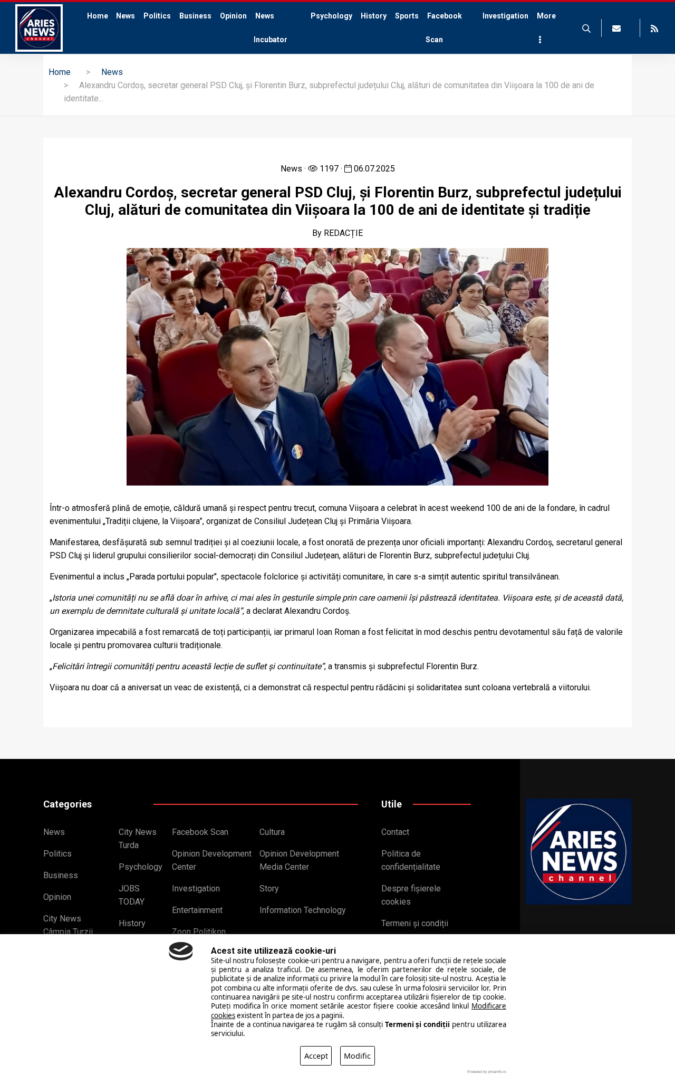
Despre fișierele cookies (411, 895)
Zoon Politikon (199, 932)
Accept (316, 1056)
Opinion (233, 16)
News (125, 16)
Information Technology (302, 910)
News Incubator (271, 28)
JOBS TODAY (131, 895)
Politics (157, 16)
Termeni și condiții (414, 923)
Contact (395, 832)
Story (269, 888)
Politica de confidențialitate (410, 860)
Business (195, 16)
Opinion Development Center (212, 860)
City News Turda (138, 838)
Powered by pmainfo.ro (486, 1071)
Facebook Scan (444, 28)
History (373, 16)
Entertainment (197, 910)
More (545, 16)
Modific (357, 1056)
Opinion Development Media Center (299, 860)
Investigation (505, 16)
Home (95, 28)
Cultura (272, 832)
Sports (406, 16)
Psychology (331, 16)
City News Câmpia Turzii (68, 925)
